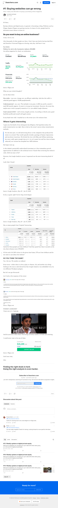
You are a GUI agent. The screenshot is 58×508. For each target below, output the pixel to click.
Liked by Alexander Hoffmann (13, 418)
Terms (38, 498)
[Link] (1, 34)
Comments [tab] (6, 404)
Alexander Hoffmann (11, 14)
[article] (29, 447)
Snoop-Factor (9, 417)
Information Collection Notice (28, 388)
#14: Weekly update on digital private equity (17, 466)
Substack (22, 505)
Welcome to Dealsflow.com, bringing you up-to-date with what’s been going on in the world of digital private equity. (21, 446)
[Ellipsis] (54, 417)
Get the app (36, 501)
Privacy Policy (40, 388)
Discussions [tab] (14, 439)
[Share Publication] (40, 2)
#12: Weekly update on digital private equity (17, 443)
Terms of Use (36, 386)
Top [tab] (5, 439)
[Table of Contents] (2, 254)
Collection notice (44, 498)
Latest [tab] (8, 439)
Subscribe (46, 2)
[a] (49, 468)
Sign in (53, 2)
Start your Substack (25, 501)
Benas (7, 425)
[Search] (37, 2)
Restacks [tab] (13, 404)
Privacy (34, 498)
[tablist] (9, 404)
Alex (12, 448)
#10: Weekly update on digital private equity (17, 454)
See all (6, 476)
